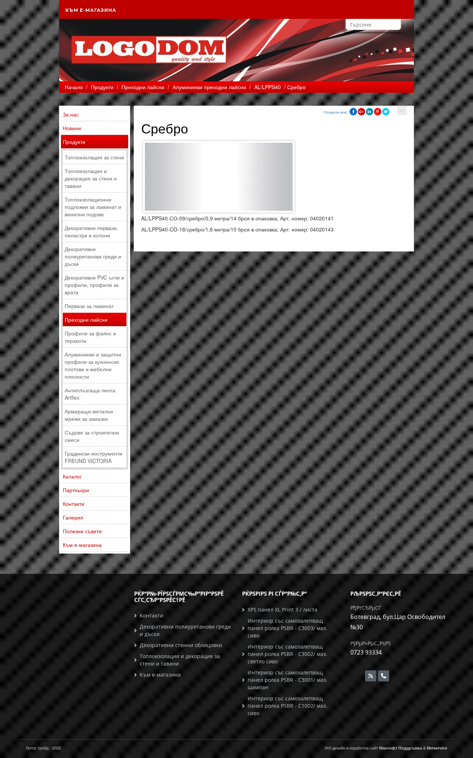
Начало (74, 87)
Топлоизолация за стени (94, 157)
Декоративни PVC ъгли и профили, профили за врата (94, 285)
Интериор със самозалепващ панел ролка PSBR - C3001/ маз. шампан (287, 680)
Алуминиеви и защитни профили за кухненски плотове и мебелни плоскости (93, 365)
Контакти (73, 503)
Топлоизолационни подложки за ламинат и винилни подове (93, 207)
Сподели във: (335, 112)
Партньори (76, 490)
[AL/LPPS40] (401, 110)
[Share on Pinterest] (377, 111)
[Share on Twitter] (385, 111)
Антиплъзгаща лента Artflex (90, 393)
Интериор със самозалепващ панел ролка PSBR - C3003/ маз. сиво (287, 628)
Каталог (72, 476)
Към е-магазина (90, 10)
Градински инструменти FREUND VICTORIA (93, 457)
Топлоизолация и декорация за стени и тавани (91, 178)
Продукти (74, 141)
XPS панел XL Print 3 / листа (282, 609)
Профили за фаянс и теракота (90, 336)
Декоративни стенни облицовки (181, 645)
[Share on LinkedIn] (369, 111)
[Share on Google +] (361, 111)
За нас (71, 114)
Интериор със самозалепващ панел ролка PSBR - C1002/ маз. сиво (287, 706)
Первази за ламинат (89, 305)
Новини (72, 128)
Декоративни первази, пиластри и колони (91, 231)
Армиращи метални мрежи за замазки (89, 414)
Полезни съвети (82, 531)
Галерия (73, 517)
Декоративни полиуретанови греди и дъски (93, 256)
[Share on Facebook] (353, 111)
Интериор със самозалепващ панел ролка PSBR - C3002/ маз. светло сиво (287, 654)
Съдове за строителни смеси (92, 436)
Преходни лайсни (86, 319)
